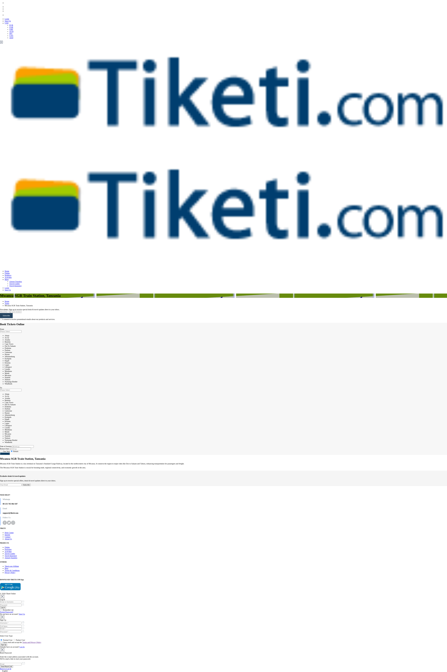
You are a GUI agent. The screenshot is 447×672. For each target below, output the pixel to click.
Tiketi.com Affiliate (12, 566)
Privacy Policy (10, 573)
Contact (7, 537)
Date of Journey (6, 446)
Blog (6, 568)
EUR (11, 25)
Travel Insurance (15, 286)
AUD (11, 31)
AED (11, 38)
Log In (22, 647)
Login (7, 19)
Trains (7, 303)
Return (15, 451)
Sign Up (8, 21)
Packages (8, 549)
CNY (11, 36)
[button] (223, 671)
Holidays (8, 275)
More (7, 280)
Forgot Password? (6, 612)
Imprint (7, 535)
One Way (6, 451)
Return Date (4, 449)
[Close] (2, 597)
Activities (8, 277)
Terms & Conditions (12, 570)
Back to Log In (5, 669)
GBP (11, 29)
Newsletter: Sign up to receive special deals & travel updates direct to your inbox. (30, 310)
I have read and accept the (21, 642)
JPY (10, 34)
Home (7, 271)
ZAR (11, 27)
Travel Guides (14, 284)
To (1, 388)
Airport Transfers (15, 282)
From (2, 329)
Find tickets (5, 454)
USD (6, 23)
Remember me (8, 610)
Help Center (9, 533)
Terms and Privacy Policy (31, 642)
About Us (8, 539)
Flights (7, 273)
